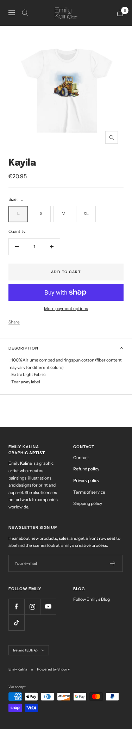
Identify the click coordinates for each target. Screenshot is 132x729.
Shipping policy (87, 503)
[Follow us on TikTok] (16, 622)
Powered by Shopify (53, 669)
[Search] (25, 13)
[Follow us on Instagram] (32, 606)
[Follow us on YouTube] (48, 606)
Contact (81, 457)
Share (14, 322)
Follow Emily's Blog (91, 599)
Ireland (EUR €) (25, 650)
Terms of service (89, 492)
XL (86, 213)
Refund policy (86, 468)
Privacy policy (86, 480)
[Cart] (120, 13)
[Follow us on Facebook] (16, 606)
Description (23, 348)
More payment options (66, 308)
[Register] (113, 563)
